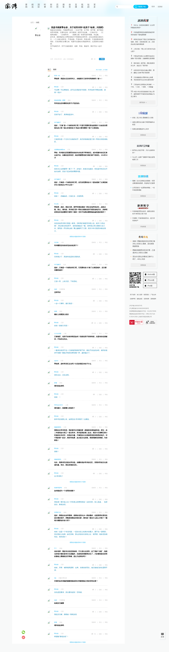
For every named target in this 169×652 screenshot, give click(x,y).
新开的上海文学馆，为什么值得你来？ (143, 151)
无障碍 (160, 7)
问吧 (37, 22)
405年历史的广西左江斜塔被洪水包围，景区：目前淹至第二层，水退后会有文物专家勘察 (143, 42)
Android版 (151, 274)
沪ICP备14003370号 (135, 305)
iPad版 (150, 286)
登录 (153, 6)
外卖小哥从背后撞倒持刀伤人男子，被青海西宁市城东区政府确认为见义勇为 (143, 94)
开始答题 (143, 226)
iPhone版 (151, 280)
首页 (32, 22)
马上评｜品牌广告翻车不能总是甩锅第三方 (143, 158)
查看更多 (143, 135)
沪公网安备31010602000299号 (139, 308)
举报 (106, 75)
